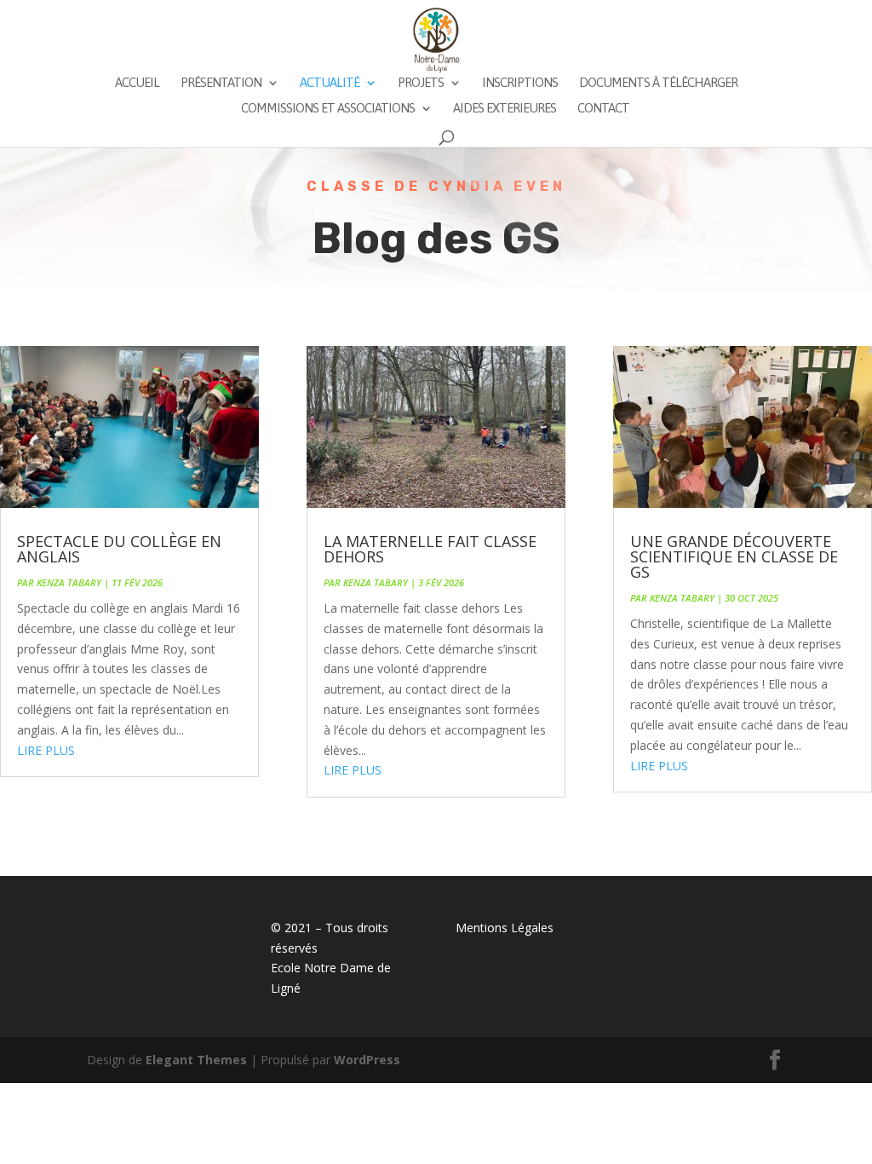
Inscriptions (520, 83)
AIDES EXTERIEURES (504, 108)
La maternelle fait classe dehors (430, 549)
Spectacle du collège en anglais (119, 549)
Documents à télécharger (658, 83)
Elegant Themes (196, 1060)
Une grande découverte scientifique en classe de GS (734, 556)
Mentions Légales (505, 927)
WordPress (367, 1060)
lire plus (46, 750)
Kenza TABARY (69, 582)
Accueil (137, 83)
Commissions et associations (328, 108)
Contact (603, 108)
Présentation (221, 83)
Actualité (329, 83)
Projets (421, 83)
